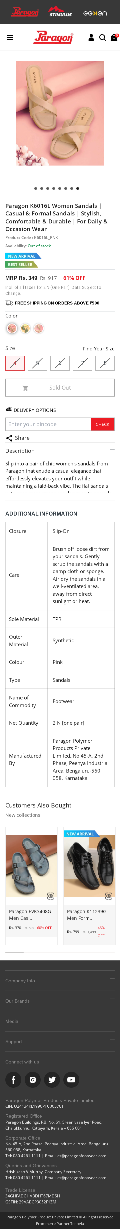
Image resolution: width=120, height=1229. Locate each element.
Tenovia (77, 1223)
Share (22, 437)
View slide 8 (35, 188)
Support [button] (13, 1041)
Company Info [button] (20, 980)
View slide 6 (47, 188)
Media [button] (11, 1021)
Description (20, 450)
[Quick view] (48, 896)
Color (11, 315)
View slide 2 (71, 188)
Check (102, 424)
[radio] (12, 328)
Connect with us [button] (22, 1061)
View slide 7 (41, 188)
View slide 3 (65, 188)
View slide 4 (59, 188)
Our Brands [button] (17, 1001)
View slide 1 (77, 188)
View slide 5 (53, 188)
